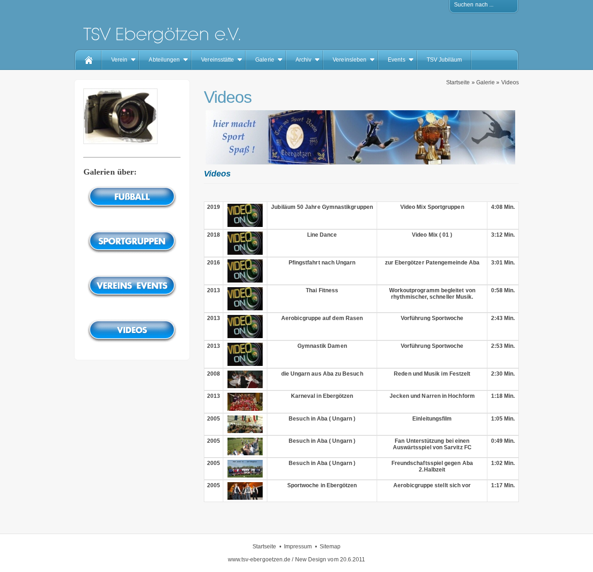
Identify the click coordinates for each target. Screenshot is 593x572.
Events (396, 60)
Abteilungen (164, 60)
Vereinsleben (349, 60)
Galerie (264, 60)
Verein (119, 60)
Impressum (298, 546)
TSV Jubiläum (444, 60)
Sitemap (330, 546)
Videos (510, 82)
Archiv (303, 60)
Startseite (458, 82)
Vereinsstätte (217, 60)
